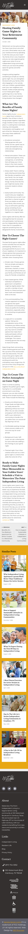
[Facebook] (4, 788)
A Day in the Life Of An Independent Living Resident (13, 752)
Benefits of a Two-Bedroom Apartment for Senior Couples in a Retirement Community (7, 534)
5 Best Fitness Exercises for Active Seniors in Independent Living (13, 682)
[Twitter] (9, 788)
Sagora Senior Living (12, 922)
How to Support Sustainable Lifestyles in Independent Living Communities (21, 534)
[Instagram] (15, 788)
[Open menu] (24, 5)
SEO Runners (18, 930)
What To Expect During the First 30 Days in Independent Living (13, 649)
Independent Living (8, 25)
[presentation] (14, 563)
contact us (5, 520)
